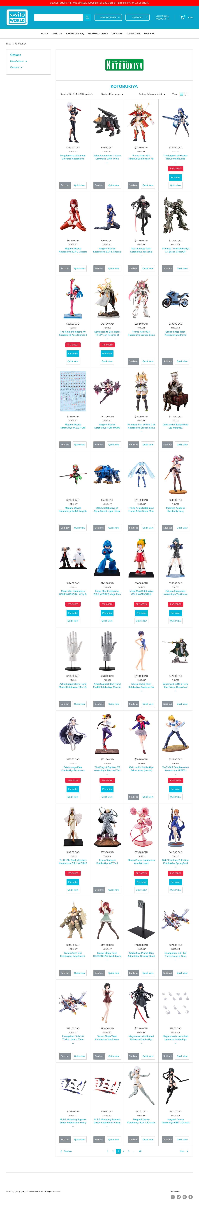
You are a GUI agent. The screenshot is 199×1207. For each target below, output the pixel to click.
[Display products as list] (186, 94)
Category (14, 67)
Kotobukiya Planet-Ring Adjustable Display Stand (141, 954)
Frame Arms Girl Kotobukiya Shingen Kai (141, 157)
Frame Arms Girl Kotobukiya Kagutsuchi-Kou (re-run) (73, 956)
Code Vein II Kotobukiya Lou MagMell (175, 426)
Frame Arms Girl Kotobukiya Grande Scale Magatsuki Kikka (141, 335)
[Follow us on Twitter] (179, 1197)
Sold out (65, 185)
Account (161, 18)
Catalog (57, 33)
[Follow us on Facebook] (173, 1197)
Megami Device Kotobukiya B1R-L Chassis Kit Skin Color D (107, 251)
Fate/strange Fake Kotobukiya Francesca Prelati (73, 770)
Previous (68, 1151)
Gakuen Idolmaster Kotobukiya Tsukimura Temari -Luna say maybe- (175, 594)
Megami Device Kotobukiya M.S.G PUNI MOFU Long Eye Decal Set (73, 427)
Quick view (79, 185)
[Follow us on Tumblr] (190, 1197)
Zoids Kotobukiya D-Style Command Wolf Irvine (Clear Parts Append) (107, 158)
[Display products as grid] (181, 94)
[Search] (87, 17)
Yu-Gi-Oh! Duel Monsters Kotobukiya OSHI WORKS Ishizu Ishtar (73, 863)
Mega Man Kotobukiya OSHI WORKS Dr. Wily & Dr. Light (73, 594)
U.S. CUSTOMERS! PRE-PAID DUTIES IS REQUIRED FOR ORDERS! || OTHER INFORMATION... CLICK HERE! (99, 3)
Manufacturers (98, 33)
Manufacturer (17, 61)
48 (140, 1151)
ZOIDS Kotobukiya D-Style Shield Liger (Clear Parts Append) (107, 511)
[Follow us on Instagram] (185, 1197)
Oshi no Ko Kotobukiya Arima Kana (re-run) (141, 769)
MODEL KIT (73, 152)
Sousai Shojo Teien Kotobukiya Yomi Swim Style (107, 1039)
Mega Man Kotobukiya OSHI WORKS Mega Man (107, 593)
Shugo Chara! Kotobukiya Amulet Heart (141, 862)
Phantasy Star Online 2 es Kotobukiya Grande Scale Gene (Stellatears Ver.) (141, 427)
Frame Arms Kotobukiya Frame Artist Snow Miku (141, 509)
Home (44, 33)
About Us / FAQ (75, 33)
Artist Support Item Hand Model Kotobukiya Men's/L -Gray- (107, 687)
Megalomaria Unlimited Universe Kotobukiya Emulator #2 (73, 158)
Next (182, 1151)
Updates (117, 33)
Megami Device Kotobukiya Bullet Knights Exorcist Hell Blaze (73, 511)
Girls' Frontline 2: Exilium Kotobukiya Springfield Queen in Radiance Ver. (175, 863)
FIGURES (175, 152)
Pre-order (175, 177)
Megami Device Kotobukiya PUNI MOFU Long (107, 427)
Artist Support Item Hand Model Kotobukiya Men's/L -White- (73, 687)
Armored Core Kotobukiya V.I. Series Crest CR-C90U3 (175, 251)
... (107, 162)
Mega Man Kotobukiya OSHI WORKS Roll (141, 593)
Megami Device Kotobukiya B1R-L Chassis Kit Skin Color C (73, 251)
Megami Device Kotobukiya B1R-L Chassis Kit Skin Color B (176, 1122)
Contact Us (133, 33)
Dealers (149, 33)
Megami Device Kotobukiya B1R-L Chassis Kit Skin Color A (141, 1122)
